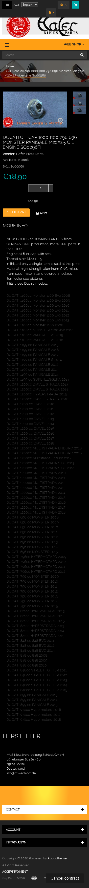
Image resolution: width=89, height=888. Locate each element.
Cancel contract (65, 878)
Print (43, 213)
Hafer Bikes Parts (30, 154)
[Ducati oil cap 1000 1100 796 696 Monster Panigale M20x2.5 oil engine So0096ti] (79, 95)
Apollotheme (57, 858)
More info (15, 225)
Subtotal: (10, 201)
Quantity (9, 188)
